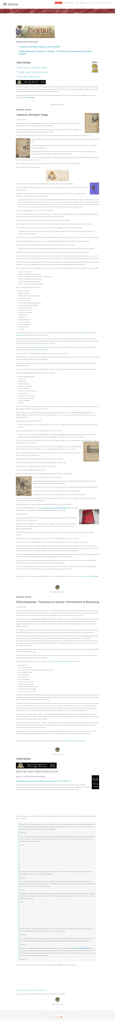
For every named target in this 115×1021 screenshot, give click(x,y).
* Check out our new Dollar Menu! (31, 68)
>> (31, 97)
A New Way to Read (86, 576)
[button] (111, 3)
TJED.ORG (50, 1012)
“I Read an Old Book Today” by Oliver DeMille (39, 47)
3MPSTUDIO (74, 1012)
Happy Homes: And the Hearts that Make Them (56, 508)
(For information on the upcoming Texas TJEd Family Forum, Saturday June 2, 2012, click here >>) (43, 781)
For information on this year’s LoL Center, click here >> (31, 990)
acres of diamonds (39, 347)
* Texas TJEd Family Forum (28, 77)
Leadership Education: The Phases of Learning (72, 741)
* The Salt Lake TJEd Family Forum (32, 72)
